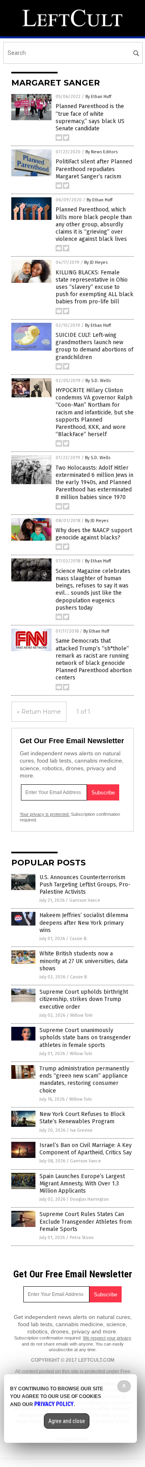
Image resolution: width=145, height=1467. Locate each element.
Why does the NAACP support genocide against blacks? (94, 534)
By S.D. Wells (98, 380)
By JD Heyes (96, 262)
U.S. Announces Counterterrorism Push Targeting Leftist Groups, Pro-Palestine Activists (84, 884)
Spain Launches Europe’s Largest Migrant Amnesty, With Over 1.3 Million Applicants (82, 1183)
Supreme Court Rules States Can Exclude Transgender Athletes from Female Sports (85, 1221)
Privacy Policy (54, 1404)
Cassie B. (78, 938)
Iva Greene (81, 1130)
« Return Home (39, 711)
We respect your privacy (107, 1337)
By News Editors (101, 152)
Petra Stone (82, 1237)
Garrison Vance (84, 900)
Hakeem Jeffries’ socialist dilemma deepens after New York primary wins (83, 922)
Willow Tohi (81, 1015)
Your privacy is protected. (45, 814)
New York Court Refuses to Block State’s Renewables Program (82, 1118)
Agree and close (66, 1421)
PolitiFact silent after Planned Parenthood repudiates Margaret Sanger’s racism (94, 169)
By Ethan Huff (98, 96)
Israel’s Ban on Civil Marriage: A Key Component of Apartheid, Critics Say (85, 1149)
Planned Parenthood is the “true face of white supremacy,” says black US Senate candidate (90, 117)
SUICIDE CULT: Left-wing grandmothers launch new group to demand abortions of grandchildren (94, 346)
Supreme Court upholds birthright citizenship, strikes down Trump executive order (83, 999)
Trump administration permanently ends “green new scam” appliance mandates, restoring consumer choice (84, 1079)
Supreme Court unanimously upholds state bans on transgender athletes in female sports (85, 1037)
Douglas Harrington (89, 1199)
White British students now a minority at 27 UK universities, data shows (83, 961)
